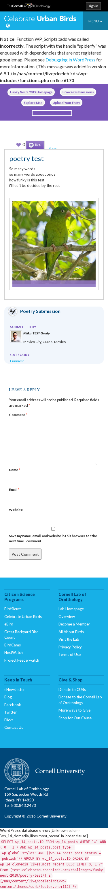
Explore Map (33, 102)
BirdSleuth (13, 609)
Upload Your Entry (66, 102)
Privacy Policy (70, 647)
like (38, 145)
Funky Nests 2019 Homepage (31, 92)
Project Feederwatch (21, 660)
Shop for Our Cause (75, 718)
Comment (18, 414)
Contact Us (13, 727)
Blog (8, 697)
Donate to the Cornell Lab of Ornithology (80, 700)
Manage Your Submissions (52, 113)
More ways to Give (74, 710)
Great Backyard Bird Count (21, 634)
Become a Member (74, 624)
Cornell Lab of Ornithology (28, 7)
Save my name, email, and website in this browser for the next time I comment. (53, 538)
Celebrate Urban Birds (40, 19)
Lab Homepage (71, 609)
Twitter (10, 712)
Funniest (17, 361)
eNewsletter (14, 689)
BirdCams (12, 645)
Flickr (8, 720)
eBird (8, 624)
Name (14, 470)
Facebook (12, 704)
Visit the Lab (68, 639)
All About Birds (71, 631)
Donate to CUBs (72, 689)
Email (14, 489)
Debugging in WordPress (70, 59)
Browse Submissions (78, 92)
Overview (66, 616)
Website (16, 509)
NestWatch (13, 652)
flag (52, 149)
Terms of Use (69, 654)
